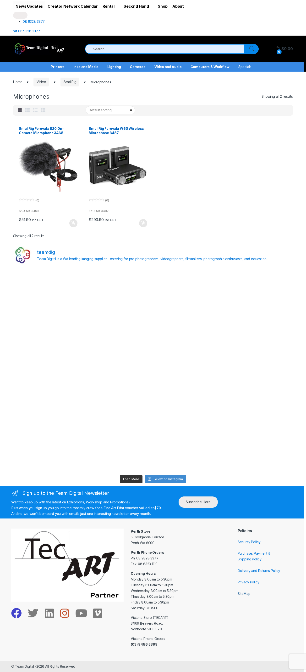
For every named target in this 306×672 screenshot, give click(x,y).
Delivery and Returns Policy (259, 571)
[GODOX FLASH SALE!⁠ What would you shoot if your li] (259, 330)
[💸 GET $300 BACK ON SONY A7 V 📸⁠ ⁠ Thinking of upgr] (188, 452)
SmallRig (70, 82)
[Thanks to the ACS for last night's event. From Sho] (259, 289)
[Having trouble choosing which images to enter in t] (47, 289)
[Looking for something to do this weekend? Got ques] (47, 371)
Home (17, 82)
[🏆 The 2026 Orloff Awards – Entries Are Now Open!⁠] (118, 289)
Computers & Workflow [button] (210, 67)
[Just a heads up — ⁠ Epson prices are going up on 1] (188, 371)
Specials (244, 67)
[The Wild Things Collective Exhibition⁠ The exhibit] (259, 371)
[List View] (35, 110)
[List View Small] (27, 110)
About (178, 6)
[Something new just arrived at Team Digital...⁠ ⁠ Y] (188, 330)
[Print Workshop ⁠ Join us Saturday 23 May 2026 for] (188, 411)
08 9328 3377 (34, 21)
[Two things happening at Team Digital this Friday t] (47, 452)
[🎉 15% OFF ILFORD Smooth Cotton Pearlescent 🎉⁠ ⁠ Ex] (118, 371)
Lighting (114, 67)
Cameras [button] (138, 67)
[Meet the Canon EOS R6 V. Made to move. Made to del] (47, 411)
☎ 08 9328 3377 (26, 31)
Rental (109, 6)
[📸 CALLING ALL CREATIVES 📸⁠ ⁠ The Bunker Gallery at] (118, 452)
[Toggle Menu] (20, 15)
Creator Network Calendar (73, 6)
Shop (162, 6)
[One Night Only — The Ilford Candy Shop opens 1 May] (259, 452)
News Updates (29, 6)
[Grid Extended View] (20, 110)
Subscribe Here (198, 502)
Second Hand (136, 6)
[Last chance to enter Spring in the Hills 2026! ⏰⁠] (188, 289)
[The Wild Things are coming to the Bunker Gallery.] (259, 411)
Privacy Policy (248, 582)
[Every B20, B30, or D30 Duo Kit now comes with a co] (47, 330)
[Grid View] (43, 110)
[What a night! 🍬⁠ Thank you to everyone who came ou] (118, 411)
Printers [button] (58, 67)
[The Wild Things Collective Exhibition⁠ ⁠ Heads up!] (118, 330)
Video (41, 82)
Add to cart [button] (73, 223)
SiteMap (244, 594)
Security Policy (249, 542)
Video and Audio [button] (168, 67)
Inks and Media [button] (85, 67)
